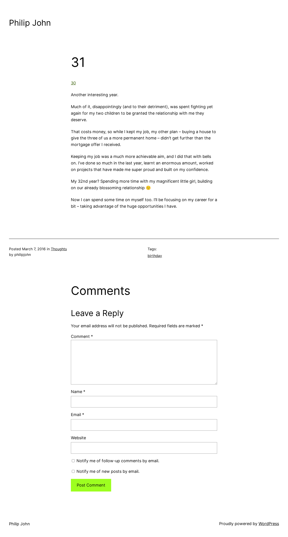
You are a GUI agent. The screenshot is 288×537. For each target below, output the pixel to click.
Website (78, 437)
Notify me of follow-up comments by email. (117, 460)
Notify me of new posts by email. (108, 471)
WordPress (269, 523)
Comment (82, 336)
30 (73, 83)
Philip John (30, 23)
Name (78, 391)
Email (77, 414)
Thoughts (59, 249)
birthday (155, 255)
